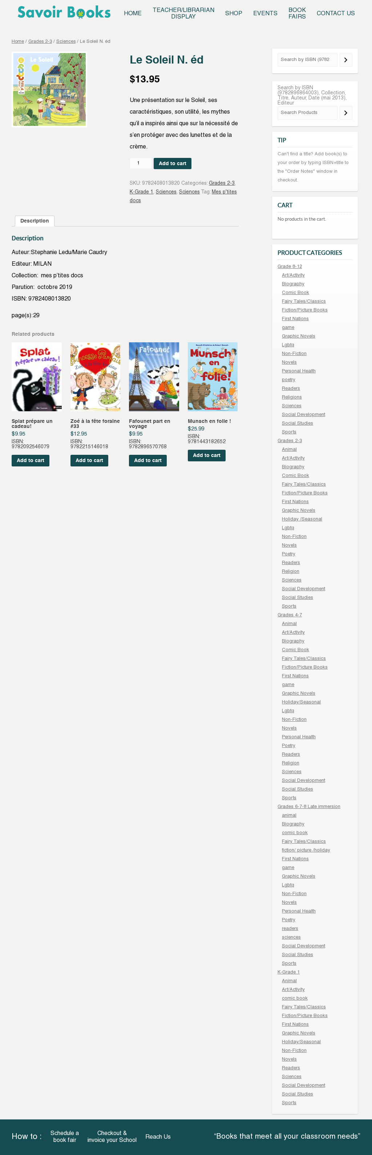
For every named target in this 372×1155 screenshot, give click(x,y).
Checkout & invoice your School (112, 1137)
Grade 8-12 (290, 267)
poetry (288, 380)
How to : (27, 1137)
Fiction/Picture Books (305, 310)
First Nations (295, 319)
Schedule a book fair (64, 1137)
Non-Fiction (294, 354)
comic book (295, 833)
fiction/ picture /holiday (306, 850)
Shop (233, 13)
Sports (289, 432)
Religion (290, 572)
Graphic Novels (298, 336)
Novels (289, 362)
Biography (293, 284)
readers (290, 929)
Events (265, 13)
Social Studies (297, 423)
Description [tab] (34, 221)
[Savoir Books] (64, 14)
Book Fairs (297, 14)
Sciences (66, 42)
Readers (291, 389)
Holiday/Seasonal (301, 702)
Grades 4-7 (290, 615)
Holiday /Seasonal (302, 519)
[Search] (346, 60)
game (288, 328)
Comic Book (295, 293)
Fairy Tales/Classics (304, 301)
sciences (291, 937)
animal (289, 815)
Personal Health (299, 371)
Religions (292, 397)
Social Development (303, 415)
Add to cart (172, 163)
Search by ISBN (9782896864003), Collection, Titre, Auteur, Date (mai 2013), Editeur (312, 96)
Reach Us (158, 1137)
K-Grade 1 (141, 192)
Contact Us (336, 13)
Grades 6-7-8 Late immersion (309, 807)
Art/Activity (293, 275)
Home (133, 13)
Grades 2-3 (40, 42)
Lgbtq (288, 345)
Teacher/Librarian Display (183, 14)
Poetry (288, 554)
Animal (289, 450)
